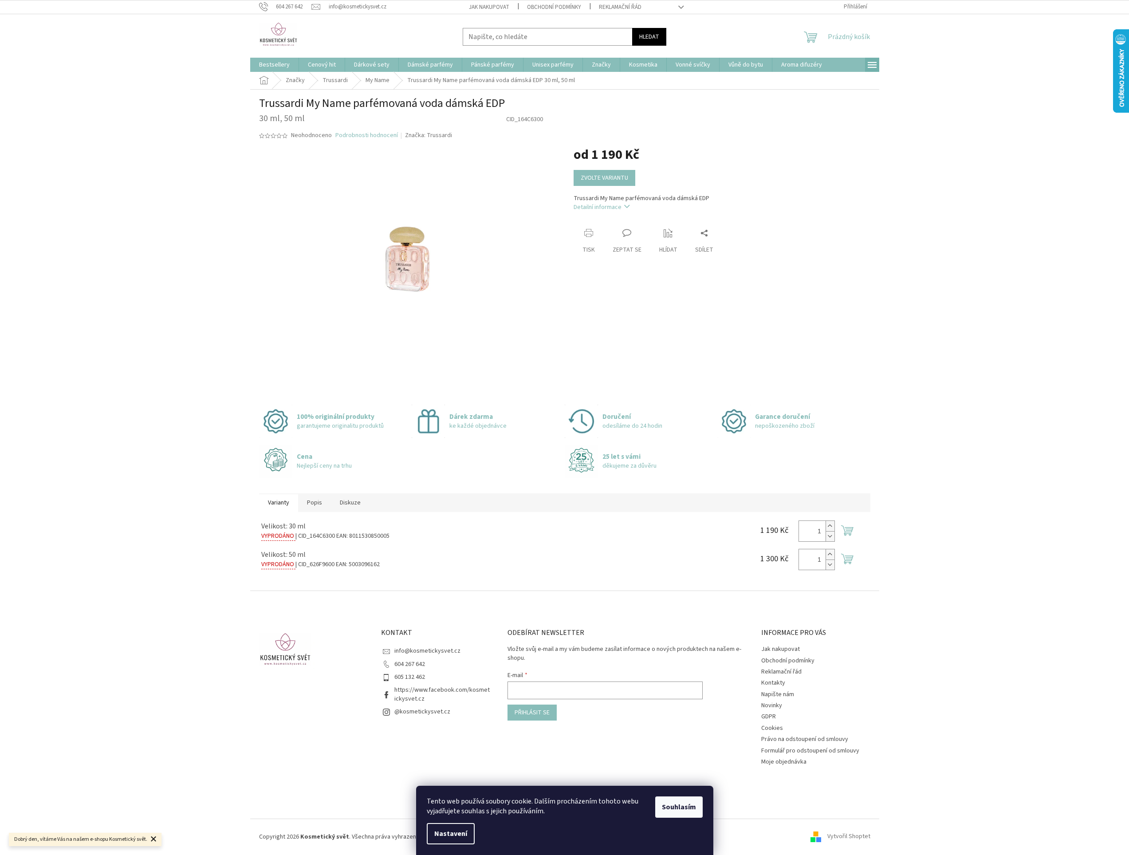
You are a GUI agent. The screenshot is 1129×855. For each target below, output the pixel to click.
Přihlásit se (532, 712)
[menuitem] (274, 65)
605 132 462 (409, 677)
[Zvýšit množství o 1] (830, 526)
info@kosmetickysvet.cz (427, 650)
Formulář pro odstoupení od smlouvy (810, 750)
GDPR (768, 716)
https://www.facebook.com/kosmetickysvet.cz (442, 694)
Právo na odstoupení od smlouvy (804, 739)
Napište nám (777, 694)
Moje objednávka (783, 761)
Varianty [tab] (278, 502)
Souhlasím (679, 807)
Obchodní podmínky (554, 7)
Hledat (649, 36)
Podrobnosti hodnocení (366, 135)
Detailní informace (598, 207)
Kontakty (773, 682)
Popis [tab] (314, 502)
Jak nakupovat (489, 7)
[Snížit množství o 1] (830, 536)
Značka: (428, 135)
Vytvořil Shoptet (848, 836)
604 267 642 (409, 664)
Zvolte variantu (604, 177)
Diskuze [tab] (350, 502)
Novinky (771, 705)
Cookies (772, 728)
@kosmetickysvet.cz (422, 711)
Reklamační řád (620, 7)
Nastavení (450, 834)
